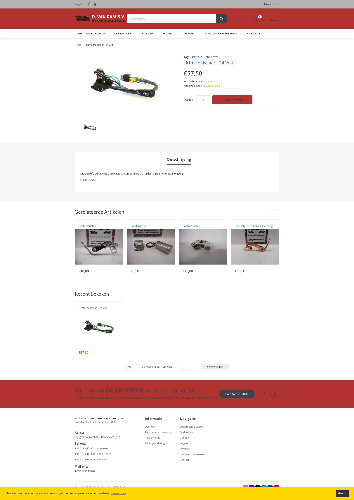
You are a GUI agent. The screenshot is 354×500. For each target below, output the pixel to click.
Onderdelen (187, 432)
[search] (177, 18)
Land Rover (211, 57)
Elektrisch (196, 57)
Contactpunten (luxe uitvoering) (254, 226)
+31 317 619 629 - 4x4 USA (91, 459)
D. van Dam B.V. (87, 312)
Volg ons (80, 4)
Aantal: (189, 99)
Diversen (185, 448)
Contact (184, 460)
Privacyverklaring (155, 443)
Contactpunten (87, 226)
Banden (184, 437)
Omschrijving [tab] (179, 159)
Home (78, 44)
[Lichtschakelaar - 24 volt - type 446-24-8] (90, 127)
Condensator (138, 226)
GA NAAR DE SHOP (237, 394)
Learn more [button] (118, 493)
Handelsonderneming (192, 454)
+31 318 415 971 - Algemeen (92, 448)
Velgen (184, 443)
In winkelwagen (233, 100)
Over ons (150, 426)
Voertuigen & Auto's (192, 426)
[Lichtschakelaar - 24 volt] (129, 366)
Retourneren (152, 437)
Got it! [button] (342, 493)
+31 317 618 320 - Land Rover (93, 454)
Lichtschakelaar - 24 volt (92, 308)
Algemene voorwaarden (159, 432)
